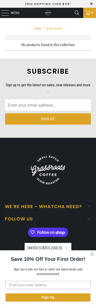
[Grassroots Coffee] (48, 13)
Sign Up (48, 297)
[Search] (77, 13)
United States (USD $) (44, 248)
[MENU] (2, 13)
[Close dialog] (92, 254)
